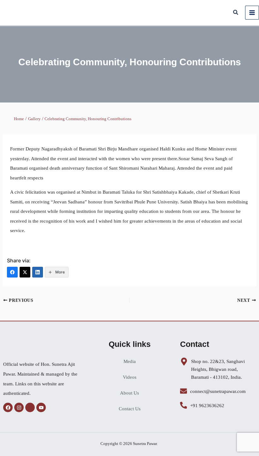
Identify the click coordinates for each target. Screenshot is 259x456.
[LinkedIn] (37, 272)
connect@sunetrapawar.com (218, 391)
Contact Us (130, 408)
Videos (129, 377)
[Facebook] (12, 272)
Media (129, 361)
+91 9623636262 (207, 405)
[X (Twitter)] (25, 272)
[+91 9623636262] (183, 405)
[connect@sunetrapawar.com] (183, 391)
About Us (129, 392)
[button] (236, 13)
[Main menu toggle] (252, 13)
